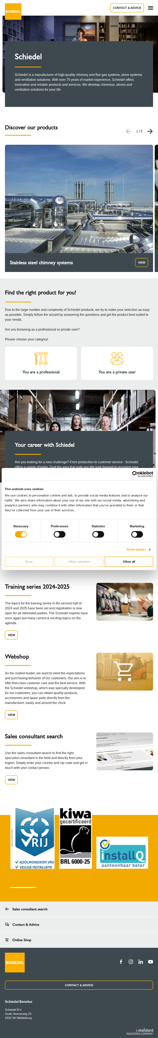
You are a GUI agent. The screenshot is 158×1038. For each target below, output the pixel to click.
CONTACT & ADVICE (79, 985)
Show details (136, 549)
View (141, 262)
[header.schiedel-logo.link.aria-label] (13, 7)
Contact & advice (127, 7)
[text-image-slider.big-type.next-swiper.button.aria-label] (150, 131)
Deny (29, 561)
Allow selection (79, 561)
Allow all (129, 561)
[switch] (59, 534)
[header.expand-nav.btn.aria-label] (150, 8)
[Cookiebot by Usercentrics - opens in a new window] (135, 474)
